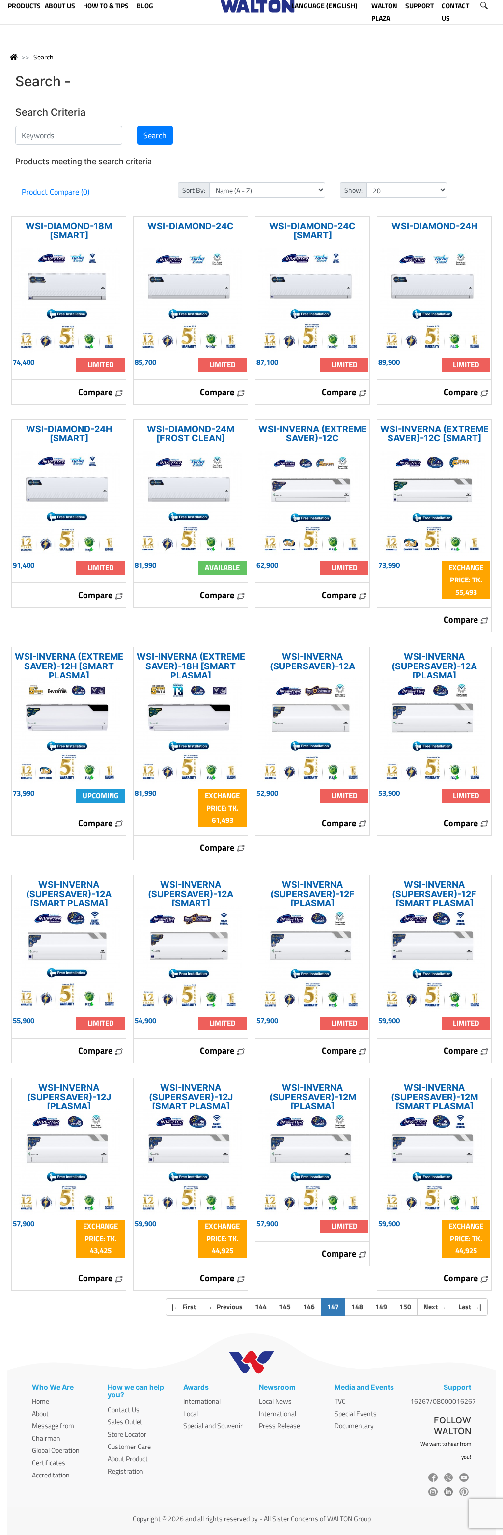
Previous (225, 1307)
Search (43, 57)
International (202, 1401)
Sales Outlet (125, 1422)
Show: (353, 190)
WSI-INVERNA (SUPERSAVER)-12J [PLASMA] (69, 1096)
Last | (469, 1307)
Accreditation (51, 1475)
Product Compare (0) (55, 192)
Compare (96, 392)
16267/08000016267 (443, 1401)
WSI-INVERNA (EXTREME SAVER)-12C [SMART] (434, 433)
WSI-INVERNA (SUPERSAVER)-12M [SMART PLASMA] (434, 1096)
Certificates (48, 1462)
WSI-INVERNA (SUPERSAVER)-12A (312, 661)
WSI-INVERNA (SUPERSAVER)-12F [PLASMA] (312, 893)
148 (357, 1307)
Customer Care (129, 1446)
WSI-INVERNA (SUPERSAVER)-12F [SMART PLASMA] (434, 893)
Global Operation (56, 1450)
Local (190, 1413)
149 (381, 1307)
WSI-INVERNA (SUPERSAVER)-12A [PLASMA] (434, 665)
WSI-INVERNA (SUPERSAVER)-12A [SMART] (190, 893)
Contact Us (124, 1409)
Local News (275, 1401)
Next (434, 1307)
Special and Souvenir (213, 1425)
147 (336, 1306)
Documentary (354, 1425)
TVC (340, 1401)
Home (40, 1401)
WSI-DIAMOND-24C (190, 226)
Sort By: (193, 190)
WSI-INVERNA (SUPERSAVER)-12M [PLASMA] (312, 1096)
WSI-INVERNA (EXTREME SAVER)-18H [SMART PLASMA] (191, 665)
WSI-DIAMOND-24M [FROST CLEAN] (190, 433)
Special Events (356, 1413)
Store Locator (127, 1434)
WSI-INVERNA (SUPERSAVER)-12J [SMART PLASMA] (191, 1096)
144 (261, 1307)
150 (405, 1307)
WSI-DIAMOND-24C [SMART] (312, 230)
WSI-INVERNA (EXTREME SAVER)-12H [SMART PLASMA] (69, 665)
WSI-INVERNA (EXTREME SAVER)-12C (312, 433)
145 (285, 1307)
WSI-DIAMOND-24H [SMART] (69, 433)
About (40, 1413)
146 (309, 1307)
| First (184, 1307)
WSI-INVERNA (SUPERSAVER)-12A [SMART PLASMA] (69, 893)
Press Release (279, 1425)
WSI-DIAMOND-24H (434, 226)
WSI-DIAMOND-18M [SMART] (69, 230)
